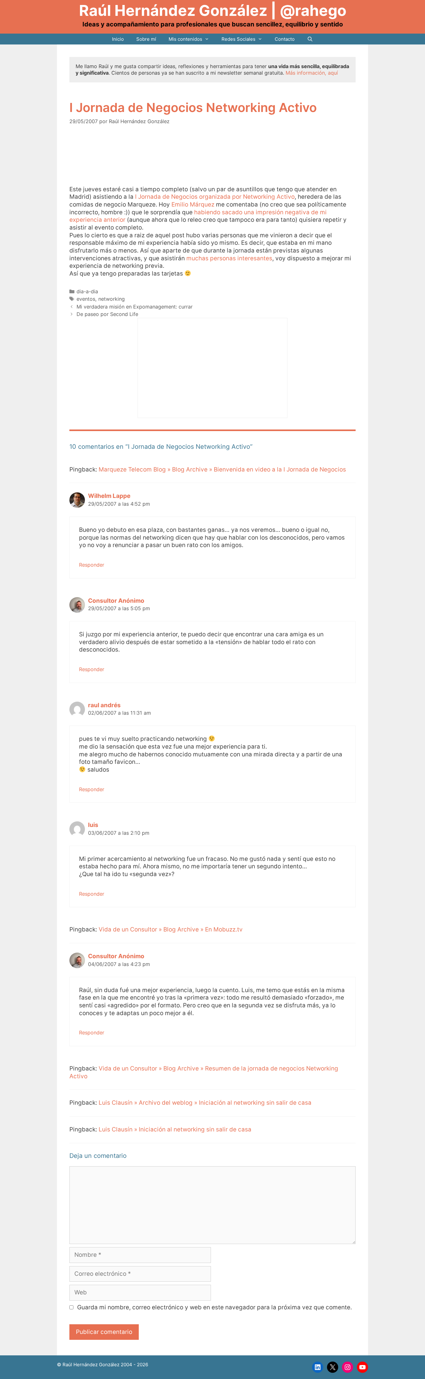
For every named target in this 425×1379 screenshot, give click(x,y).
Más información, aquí (312, 73)
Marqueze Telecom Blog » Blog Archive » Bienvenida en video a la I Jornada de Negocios (222, 469)
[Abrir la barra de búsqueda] (310, 39)
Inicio (118, 39)
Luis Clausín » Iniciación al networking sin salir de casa (175, 1129)
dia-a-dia (87, 291)
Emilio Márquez (193, 204)
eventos (86, 299)
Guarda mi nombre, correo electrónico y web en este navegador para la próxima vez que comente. (214, 1307)
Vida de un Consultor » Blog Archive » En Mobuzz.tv (171, 929)
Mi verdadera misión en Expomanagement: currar (135, 307)
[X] (332, 1367)
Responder (91, 565)
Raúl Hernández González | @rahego (212, 10)
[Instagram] (347, 1367)
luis (93, 825)
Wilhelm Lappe (109, 495)
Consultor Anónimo (116, 600)
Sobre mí (146, 39)
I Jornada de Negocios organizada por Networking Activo (215, 196)
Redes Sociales (238, 39)
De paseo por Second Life (107, 314)
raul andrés (104, 705)
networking (111, 299)
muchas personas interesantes (229, 258)
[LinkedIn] (317, 1367)
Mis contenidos (185, 39)
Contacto (285, 39)
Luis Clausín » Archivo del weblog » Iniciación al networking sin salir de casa (205, 1102)
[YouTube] (362, 1367)
